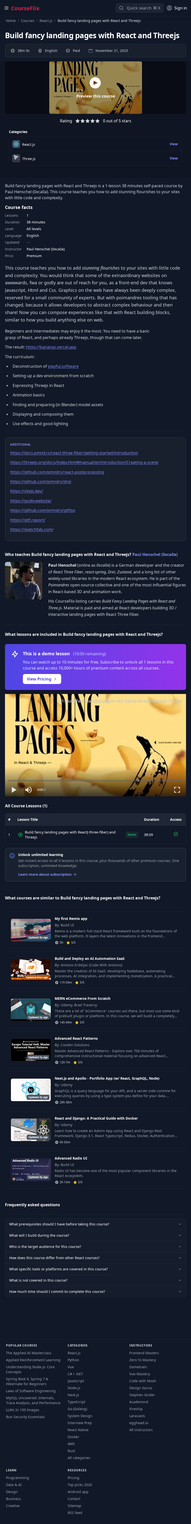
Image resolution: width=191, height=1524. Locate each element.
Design (12, 1491)
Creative (13, 1505)
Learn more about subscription (45, 874)
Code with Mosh (142, 1380)
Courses (27, 20)
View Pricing (39, 679)
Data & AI (14, 1484)
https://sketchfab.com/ (31, 529)
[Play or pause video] (13, 789)
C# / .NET (75, 1373)
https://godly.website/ (30, 501)
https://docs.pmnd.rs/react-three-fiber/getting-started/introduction (74, 453)
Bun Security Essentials (25, 1416)
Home (11, 20)
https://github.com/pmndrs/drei (40, 481)
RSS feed (75, 1512)
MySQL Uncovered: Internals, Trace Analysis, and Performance (33, 1400)
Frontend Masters (144, 1353)
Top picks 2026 (80, 1484)
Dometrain (138, 1366)
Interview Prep (80, 1422)
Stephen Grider (142, 1394)
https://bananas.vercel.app (51, 347)
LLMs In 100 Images (22, 1409)
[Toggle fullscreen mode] (177, 789)
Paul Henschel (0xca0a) (155, 554)
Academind (138, 1401)
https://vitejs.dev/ (26, 491)
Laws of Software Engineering (31, 1390)
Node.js (74, 1387)
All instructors (141, 1429)
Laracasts (137, 1415)
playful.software (63, 366)
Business (13, 1498)
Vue (71, 1366)
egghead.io (138, 1422)
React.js (46, 20)
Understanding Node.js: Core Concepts (30, 1369)
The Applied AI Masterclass (28, 1353)
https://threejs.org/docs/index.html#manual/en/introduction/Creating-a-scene (84, 462)
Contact (74, 1498)
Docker (73, 1436)
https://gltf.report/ (27, 520)
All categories (79, 1457)
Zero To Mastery (142, 1359)
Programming (17, 1477)
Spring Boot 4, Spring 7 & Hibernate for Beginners (27, 1381)
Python (73, 1359)
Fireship (136, 1408)
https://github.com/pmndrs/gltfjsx (42, 510)
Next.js (73, 1394)
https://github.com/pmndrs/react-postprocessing (57, 472)
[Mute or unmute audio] (28, 789)
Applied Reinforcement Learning (33, 1359)
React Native (78, 1429)
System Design (80, 1415)
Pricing (73, 1477)
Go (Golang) (77, 1408)
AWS (71, 1443)
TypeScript (76, 1401)
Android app (78, 1491)
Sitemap (74, 1505)
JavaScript (76, 1380)
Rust (71, 1450)
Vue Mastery (139, 1373)
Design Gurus (140, 1387)
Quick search (139, 8)
